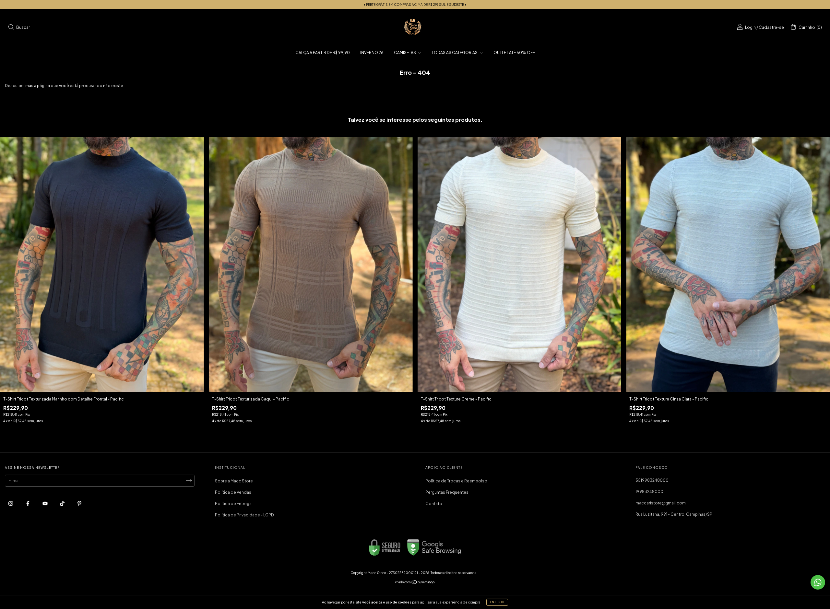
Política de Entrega (233, 503)
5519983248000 (652, 480)
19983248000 (649, 491)
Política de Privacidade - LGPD (244, 515)
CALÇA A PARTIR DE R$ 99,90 (322, 52)
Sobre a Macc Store (234, 481)
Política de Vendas (233, 492)
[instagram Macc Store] (11, 503)
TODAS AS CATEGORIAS (455, 52)
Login (750, 27)
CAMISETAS (405, 52)
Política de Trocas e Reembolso (456, 481)
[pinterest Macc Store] (79, 503)
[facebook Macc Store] (28, 503)
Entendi (497, 602)
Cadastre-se (771, 27)
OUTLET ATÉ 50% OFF (514, 52)
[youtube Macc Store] (45, 503)
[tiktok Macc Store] (62, 503)
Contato (433, 503)
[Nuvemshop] (415, 583)
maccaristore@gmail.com (660, 503)
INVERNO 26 (372, 52)
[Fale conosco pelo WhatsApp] (818, 582)
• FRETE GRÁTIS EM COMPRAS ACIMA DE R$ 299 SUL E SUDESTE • (415, 4)
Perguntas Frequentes (446, 492)
